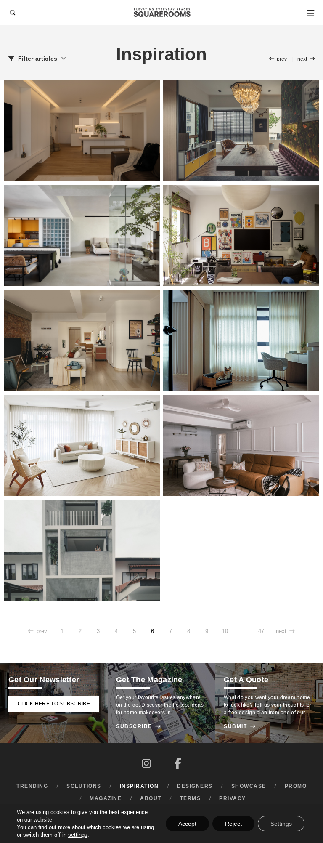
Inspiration (139, 786)
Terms (190, 798)
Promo (296, 786)
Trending (32, 786)
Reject (233, 823)
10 (225, 631)
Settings (281, 823)
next (306, 59)
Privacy (232, 798)
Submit (240, 726)
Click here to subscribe (54, 704)
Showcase (248, 786)
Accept (187, 823)
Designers (195, 786)
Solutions (83, 786)
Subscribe (138, 726)
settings (77, 835)
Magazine (106, 798)
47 (261, 631)
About (151, 798)
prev (278, 59)
